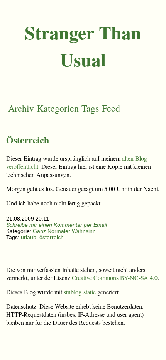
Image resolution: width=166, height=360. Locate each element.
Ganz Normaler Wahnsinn (64, 231)
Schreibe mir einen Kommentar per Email (56, 225)
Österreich (27, 139)
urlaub (28, 237)
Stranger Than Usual (83, 46)
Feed (111, 108)
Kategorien (58, 108)
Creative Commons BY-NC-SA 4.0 (115, 277)
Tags (90, 108)
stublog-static (80, 292)
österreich (51, 237)
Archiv (21, 108)
